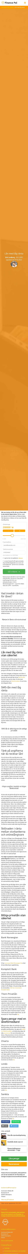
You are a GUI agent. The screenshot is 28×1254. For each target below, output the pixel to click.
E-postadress (7, 542)
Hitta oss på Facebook (7, 1199)
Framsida (3, 7)
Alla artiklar (10, 7)
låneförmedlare (15, 681)
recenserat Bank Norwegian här (13, 963)
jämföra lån (22, 677)
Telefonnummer (8, 549)
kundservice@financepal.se (8, 1187)
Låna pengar (14, 1158)
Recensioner (14, 1164)
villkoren (20, 558)
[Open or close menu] (25, 2)
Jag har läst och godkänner (13, 558)
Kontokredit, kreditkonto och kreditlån (15, 1251)
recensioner (7, 1033)
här (18, 1014)
